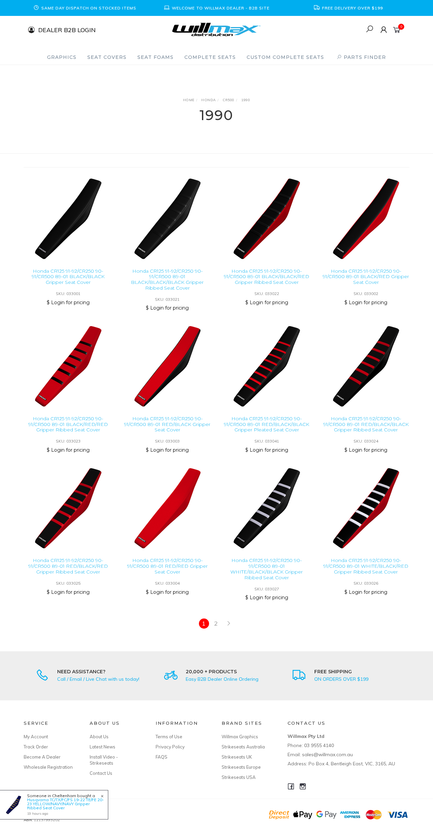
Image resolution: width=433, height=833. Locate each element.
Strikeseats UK (237, 757)
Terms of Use (169, 736)
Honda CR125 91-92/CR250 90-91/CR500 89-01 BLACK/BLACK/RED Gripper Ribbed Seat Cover (266, 277)
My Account (36, 736)
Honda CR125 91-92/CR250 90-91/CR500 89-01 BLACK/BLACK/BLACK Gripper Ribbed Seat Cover (167, 279)
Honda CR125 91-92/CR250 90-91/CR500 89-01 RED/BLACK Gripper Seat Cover (167, 424)
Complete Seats (210, 57)
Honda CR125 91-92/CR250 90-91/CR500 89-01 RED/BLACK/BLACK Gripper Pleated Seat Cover (266, 424)
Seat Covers (107, 57)
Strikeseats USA (239, 777)
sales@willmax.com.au (327, 754)
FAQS (161, 757)
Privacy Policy (170, 746)
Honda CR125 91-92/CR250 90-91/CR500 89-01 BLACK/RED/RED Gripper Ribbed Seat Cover (68, 424)
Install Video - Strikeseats (104, 760)
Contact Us (101, 773)
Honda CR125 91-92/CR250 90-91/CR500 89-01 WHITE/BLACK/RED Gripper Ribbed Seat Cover (365, 566)
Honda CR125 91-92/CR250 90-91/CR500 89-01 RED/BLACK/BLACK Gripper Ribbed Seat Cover (366, 424)
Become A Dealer (42, 757)
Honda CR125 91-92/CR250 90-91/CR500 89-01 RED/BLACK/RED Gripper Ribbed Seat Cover (68, 566)
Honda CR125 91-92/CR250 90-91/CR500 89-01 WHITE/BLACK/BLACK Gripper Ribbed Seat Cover (266, 568)
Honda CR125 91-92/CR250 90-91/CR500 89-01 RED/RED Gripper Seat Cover (167, 566)
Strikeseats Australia (243, 746)
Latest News (102, 746)
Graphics (61, 57)
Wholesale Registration (48, 767)
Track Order (36, 746)
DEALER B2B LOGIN (67, 29)
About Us (99, 736)
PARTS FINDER (364, 57)
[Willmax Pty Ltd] (216, 29)
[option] (85, 8)
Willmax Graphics (240, 736)
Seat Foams (155, 57)
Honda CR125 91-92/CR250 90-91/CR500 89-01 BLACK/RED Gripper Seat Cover (366, 277)
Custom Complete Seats (285, 57)
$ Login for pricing (68, 302)
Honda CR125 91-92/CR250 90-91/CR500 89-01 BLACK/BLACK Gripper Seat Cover (68, 277)
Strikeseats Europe (241, 767)
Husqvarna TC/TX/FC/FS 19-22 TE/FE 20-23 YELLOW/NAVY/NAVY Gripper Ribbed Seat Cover (65, 803)
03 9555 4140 (319, 745)
